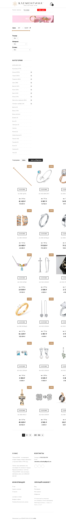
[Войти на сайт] (52, 11)
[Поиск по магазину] (49, 11)
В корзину (22, 189)
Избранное (37, 494)
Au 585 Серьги (22, 238)
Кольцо (14, 72)
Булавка (14, 117)
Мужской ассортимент (17, 100)
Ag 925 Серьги (44, 282)
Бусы (13, 121)
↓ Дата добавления (36, 160)
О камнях (14, 491)
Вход (35, 486)
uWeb (34, 518)
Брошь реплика (16, 114)
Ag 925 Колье (22, 282)
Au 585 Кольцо (44, 238)
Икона (14, 96)
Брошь (14, 110)
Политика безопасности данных (20, 502)
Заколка (14, 128)
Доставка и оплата (17, 497)
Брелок (14, 107)
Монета (14, 131)
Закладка (14, 124)
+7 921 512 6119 (43, 457)
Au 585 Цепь (22, 194)
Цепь (13, 82)
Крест (13, 93)
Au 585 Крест (22, 415)
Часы (13, 152)
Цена (23, 160)
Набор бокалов (16, 135)
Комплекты (15, 68)
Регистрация (37, 489)
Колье (13, 89)
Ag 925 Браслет (44, 194)
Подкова (14, 142)
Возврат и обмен (16, 499)
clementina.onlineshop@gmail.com (42, 461)
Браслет (14, 86)
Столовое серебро (17, 103)
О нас (13, 486)
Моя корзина (37, 491)
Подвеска (14, 79)
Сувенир (14, 149)
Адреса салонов (16, 489)
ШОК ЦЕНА (15, 65)
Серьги (14, 75)
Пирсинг (14, 138)
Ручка (13, 145)
